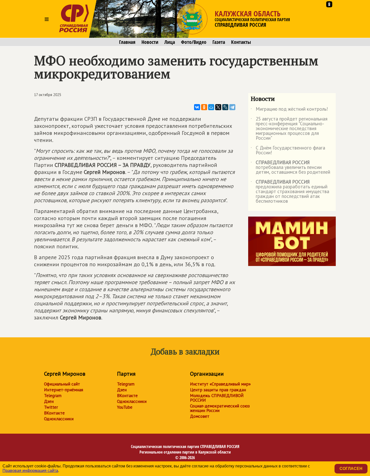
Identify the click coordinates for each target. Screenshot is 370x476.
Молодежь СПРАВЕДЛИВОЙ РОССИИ (217, 397)
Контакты (241, 42)
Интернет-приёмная (63, 390)
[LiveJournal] (225, 107)
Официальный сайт (62, 384)
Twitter (51, 407)
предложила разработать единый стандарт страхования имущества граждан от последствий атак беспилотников (290, 192)
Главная (127, 42)
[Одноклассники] (204, 107)
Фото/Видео (193, 42)
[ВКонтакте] (197, 107)
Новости (149, 42)
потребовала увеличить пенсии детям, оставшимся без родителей (290, 167)
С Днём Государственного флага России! (288, 150)
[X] (218, 107)
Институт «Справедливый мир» (220, 384)
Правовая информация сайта (30, 470)
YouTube (124, 407)
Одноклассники (58, 418)
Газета (218, 42)
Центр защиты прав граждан (218, 390)
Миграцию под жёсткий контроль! (289, 110)
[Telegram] (232, 107)
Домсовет (199, 416)
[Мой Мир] (211, 107)
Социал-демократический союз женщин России (220, 408)
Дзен (49, 401)
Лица (169, 42)
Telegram (52, 395)
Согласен (351, 468)
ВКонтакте (54, 413)
